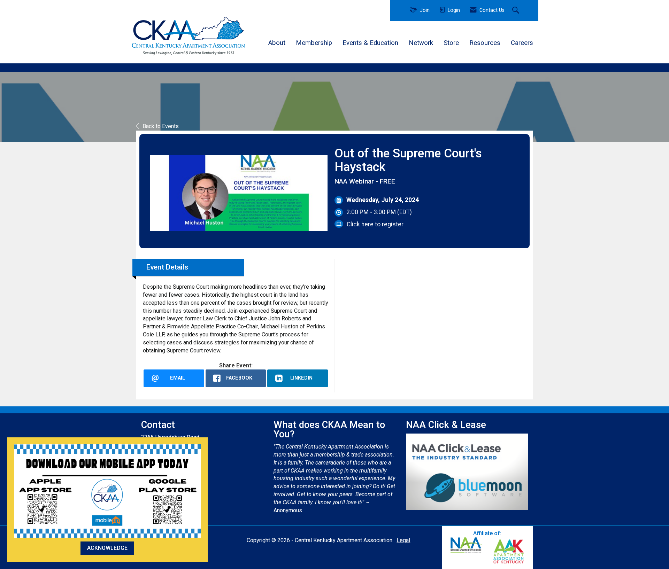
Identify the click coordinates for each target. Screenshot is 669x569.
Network (421, 43)
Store (451, 43)
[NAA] (466, 545)
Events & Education (370, 43)
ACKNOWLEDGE (107, 548)
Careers (522, 43)
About (276, 43)
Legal (403, 540)
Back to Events (161, 126)
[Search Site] (516, 10)
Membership (314, 43)
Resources (484, 43)
